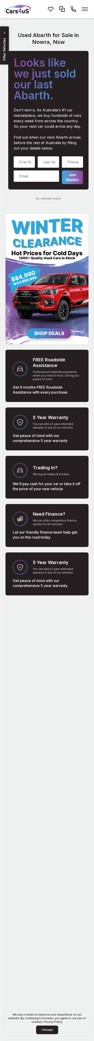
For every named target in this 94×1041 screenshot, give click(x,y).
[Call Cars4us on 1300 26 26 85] (73, 9)
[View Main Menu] (84, 9)
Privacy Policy (53, 1022)
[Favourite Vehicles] (50, 9)
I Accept (47, 1029)
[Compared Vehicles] (62, 9)
